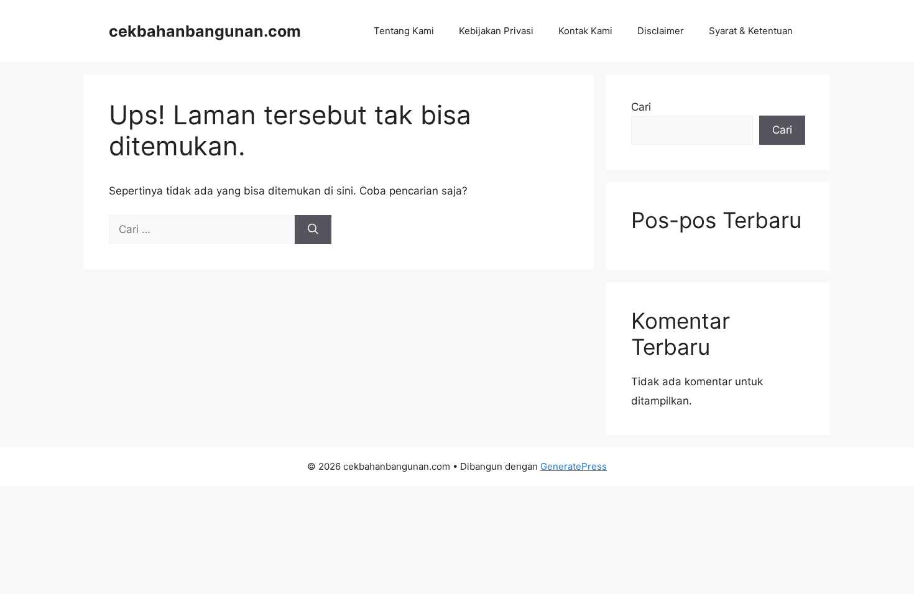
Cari (641, 107)
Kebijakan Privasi (496, 31)
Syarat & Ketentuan (751, 31)
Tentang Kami (404, 31)
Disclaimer (660, 31)
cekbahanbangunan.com (205, 31)
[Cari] (313, 230)
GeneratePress (573, 466)
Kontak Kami (585, 31)
